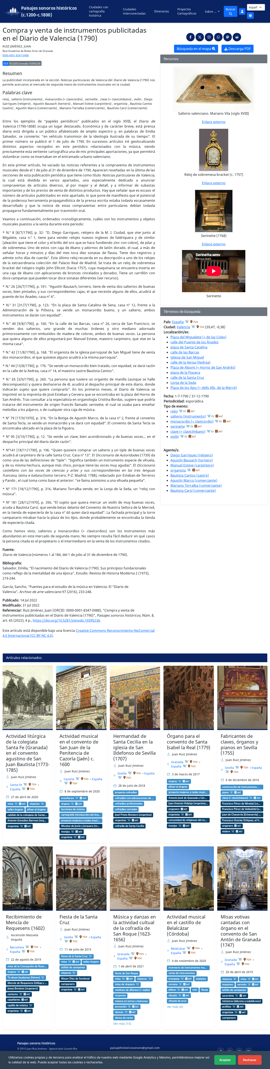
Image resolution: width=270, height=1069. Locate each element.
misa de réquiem (125, 984)
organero (174, 809)
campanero (68, 984)
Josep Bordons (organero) (23, 988)
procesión (121, 1006)
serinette (177, 426)
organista (178, 470)
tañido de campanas (73, 967)
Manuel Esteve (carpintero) (192, 465)
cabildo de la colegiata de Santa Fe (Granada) (27, 815)
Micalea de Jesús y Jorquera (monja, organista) (81, 826)
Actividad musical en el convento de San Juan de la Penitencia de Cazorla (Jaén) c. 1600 (78, 750)
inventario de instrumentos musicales (188, 967)
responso (120, 995)
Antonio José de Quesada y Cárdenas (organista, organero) (188, 798)
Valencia (183, 327)
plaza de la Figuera (185, 372)
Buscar (230, 9)
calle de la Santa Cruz (187, 377)
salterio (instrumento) (188, 416)
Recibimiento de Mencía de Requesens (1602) (25, 922)
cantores (13, 994)
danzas (119, 1012)
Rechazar (249, 1060)
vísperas (35, 804)
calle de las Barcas (184, 352)
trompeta (174, 979)
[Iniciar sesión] (242, 11)
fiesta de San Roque (126, 973)
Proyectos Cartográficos (186, 11)
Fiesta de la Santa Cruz (78, 919)
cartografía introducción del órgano (81, 815)
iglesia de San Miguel (187, 357)
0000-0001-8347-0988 (16, 55)
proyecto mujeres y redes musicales (81, 820)
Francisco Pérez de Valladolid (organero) (242, 809)
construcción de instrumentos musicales (242, 787)
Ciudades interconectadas (134, 11)
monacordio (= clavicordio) (191, 421)
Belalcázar (178, 949)
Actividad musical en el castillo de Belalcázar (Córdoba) (186, 925)
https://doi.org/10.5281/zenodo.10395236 (66, 620)
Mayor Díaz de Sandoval (75, 978)
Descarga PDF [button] (239, 48)
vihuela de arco (177, 1001)
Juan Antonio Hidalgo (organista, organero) (188, 803)
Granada (177, 762)
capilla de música (18, 1005)
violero (226, 831)
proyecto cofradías (126, 792)
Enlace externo (213, 122)
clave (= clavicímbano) (187, 431)
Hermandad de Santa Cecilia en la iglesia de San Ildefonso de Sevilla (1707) (134, 747)
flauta (204, 989)
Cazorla (69, 779)
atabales (201, 979)
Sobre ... (211, 11)
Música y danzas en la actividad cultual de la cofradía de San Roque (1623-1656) (134, 928)
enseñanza (67, 798)
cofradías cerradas (126, 809)
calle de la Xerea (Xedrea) (190, 362)
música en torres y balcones (131, 1001)
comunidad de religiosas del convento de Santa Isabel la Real (188, 820)
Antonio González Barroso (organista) (27, 820)
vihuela (173, 995)
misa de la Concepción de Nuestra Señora (27, 966)
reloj (174, 411)
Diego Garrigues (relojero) (191, 455)
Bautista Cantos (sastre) (189, 475)
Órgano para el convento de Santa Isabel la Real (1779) (188, 742)
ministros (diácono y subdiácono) (241, 1001)
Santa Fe (16, 785)
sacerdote (228, 995)
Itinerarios (161, 11)
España (178, 322)
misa (10, 804)
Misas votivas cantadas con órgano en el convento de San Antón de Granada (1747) (241, 930)
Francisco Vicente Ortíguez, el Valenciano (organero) (242, 820)
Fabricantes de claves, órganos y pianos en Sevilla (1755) (239, 744)
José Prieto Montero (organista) (133, 815)
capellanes (14, 999)
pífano (172, 989)
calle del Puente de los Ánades (194, 342)
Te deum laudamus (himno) (24, 977)
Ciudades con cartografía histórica (98, 11)
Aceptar (225, 1060)
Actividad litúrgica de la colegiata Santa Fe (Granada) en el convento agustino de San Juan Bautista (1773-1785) (27, 753)
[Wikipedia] (187, 321)
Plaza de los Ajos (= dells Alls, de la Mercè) (203, 387)
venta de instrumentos (182, 973)
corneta (173, 984)
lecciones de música (73, 809)
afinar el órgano (36, 809)
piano (225, 792)
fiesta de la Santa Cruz (74, 956)
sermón (241, 984)
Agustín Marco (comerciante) (193, 480)
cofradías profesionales (129, 803)
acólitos (226, 1006)
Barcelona (17, 947)
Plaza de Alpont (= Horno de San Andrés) (202, 367)
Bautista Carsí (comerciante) (193, 490)
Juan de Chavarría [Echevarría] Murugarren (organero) (242, 814)
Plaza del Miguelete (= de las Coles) (198, 337)
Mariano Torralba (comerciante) (196, 485)
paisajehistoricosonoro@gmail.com (135, 1048)
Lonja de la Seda (183, 382)
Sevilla (122, 773)
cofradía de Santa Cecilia (129, 826)
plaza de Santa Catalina (188, 347)
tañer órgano (15, 809)
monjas (65, 831)
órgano (65, 804)
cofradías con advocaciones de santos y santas (134, 798)
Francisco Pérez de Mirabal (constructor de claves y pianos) (242, 803)
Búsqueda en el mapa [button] (194, 48)
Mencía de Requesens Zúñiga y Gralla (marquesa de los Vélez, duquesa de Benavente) (27, 983)
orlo (194, 989)
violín (174, 436)
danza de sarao (124, 1018)
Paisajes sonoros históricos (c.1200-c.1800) (49, 11)
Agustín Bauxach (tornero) (191, 460)
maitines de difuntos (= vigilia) (132, 990)
